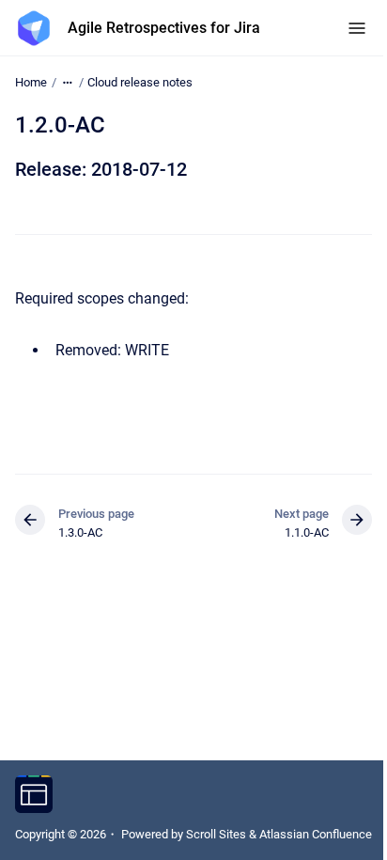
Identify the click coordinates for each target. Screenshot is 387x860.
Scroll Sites (216, 834)
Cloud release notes (140, 82)
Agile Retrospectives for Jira (164, 28)
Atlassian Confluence (315, 834)
